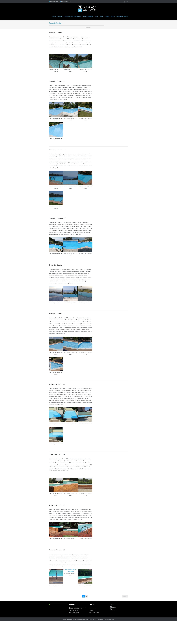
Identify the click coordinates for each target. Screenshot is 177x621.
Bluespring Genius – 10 (57, 150)
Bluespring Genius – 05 (57, 313)
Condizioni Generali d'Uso (109, 619)
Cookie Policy (100, 619)
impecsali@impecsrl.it (66, 1)
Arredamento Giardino (88, 16)
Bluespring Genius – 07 (57, 218)
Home (86, 27)
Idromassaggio (77, 16)
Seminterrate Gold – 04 (57, 550)
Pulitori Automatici (68, 16)
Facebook (114, 607)
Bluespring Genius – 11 (57, 81)
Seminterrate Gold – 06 (57, 455)
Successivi (125, 596)
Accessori (59, 16)
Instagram (114, 609)
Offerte (96, 16)
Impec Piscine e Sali (73, 619)
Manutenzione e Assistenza (122, 16)
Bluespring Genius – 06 (57, 265)
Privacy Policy (94, 619)
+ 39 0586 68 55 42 (54, 1)
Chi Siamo (107, 16)
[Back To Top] (173, 617)
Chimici (101, 16)
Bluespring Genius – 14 (57, 33)
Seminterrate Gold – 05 (57, 505)
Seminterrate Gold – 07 (57, 384)
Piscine (53, 16)
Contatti (113, 16)
